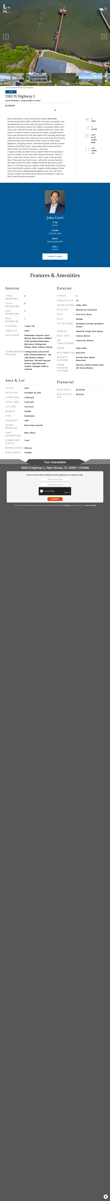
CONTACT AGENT (55, 256)
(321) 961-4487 (55, 233)
